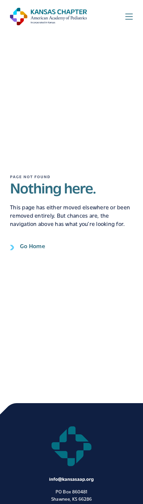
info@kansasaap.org (71, 479)
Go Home (32, 247)
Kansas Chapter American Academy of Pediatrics (48, 16)
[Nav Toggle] (129, 17)
